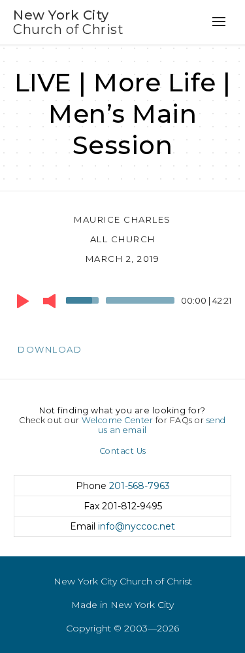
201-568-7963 (139, 486)
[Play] (23, 301)
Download (50, 349)
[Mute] (49, 301)
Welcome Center (117, 420)
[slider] (84, 299)
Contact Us (122, 451)
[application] (122, 304)
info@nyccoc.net (136, 526)
